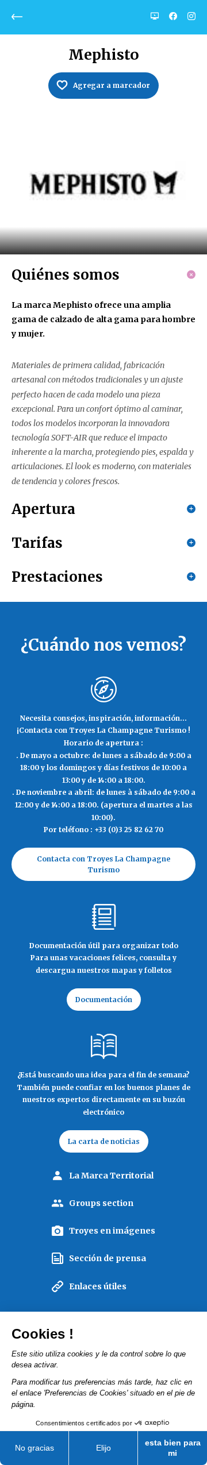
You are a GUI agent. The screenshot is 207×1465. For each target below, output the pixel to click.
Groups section (101, 1203)
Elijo (103, 1447)
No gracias (34, 1447)
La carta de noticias (104, 1141)
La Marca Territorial (111, 1175)
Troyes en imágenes (112, 1231)
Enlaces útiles (97, 1286)
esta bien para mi (173, 1448)
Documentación (103, 999)
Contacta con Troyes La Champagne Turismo (103, 864)
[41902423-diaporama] (103, 185)
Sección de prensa (107, 1258)
